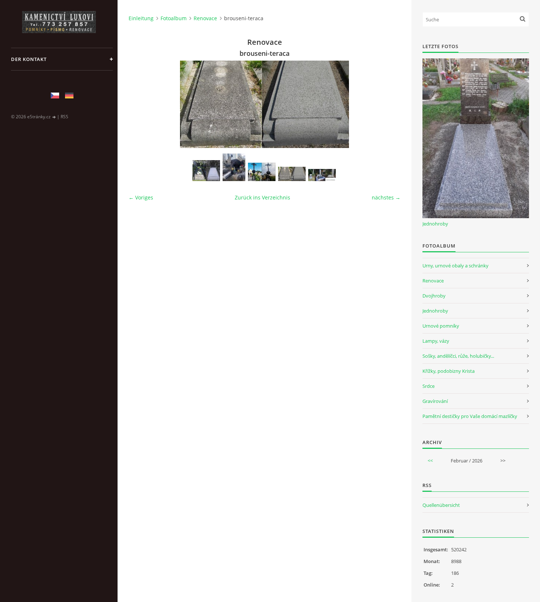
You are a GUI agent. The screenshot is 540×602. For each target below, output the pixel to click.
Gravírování (435, 401)
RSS (64, 116)
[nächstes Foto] (388, 104)
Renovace (205, 18)
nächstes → (386, 197)
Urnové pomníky (440, 325)
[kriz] (262, 172)
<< (430, 460)
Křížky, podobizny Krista (448, 371)
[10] (206, 170)
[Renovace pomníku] (322, 175)
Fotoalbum (174, 18)
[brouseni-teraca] (292, 174)
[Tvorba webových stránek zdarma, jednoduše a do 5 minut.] (54, 117)
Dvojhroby (434, 295)
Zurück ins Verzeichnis (262, 197)
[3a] (234, 167)
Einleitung (141, 18)
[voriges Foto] (140, 104)
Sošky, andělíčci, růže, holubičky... (458, 356)
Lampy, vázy (435, 341)
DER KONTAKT (29, 59)
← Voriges (141, 197)
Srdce (428, 386)
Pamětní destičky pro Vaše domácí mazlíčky (469, 416)
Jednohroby (435, 223)
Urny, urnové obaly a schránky (455, 265)
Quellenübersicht (441, 505)
